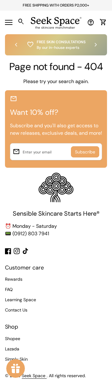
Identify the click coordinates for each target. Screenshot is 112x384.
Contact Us (16, 310)
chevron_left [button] (16, 45)
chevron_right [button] (96, 45)
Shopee (12, 338)
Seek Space (34, 375)
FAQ (9, 289)
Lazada (12, 349)
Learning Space (20, 299)
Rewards (13, 279)
